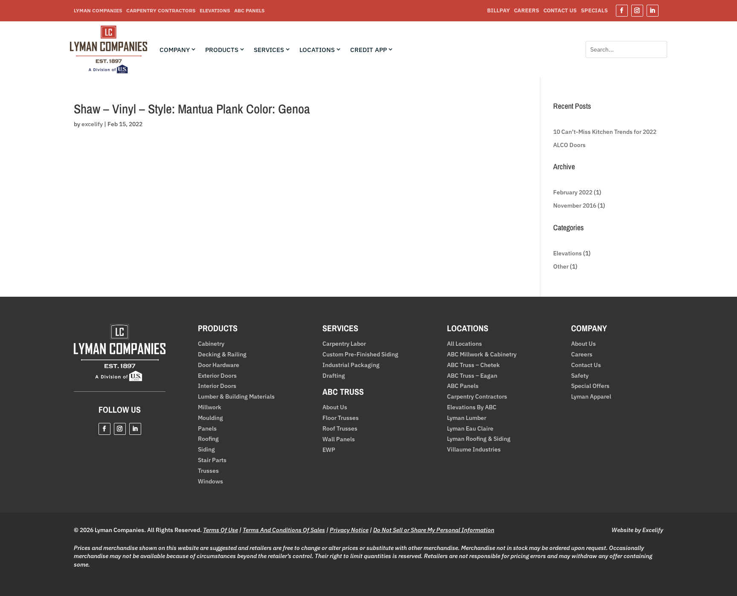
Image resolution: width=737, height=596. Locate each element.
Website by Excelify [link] (637, 530)
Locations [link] (317, 50)
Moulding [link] (210, 418)
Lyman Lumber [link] (466, 418)
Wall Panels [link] (338, 439)
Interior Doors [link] (217, 386)
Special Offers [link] (590, 386)
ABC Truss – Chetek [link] (473, 365)
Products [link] (221, 50)
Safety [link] (580, 375)
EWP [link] (328, 450)
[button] (622, 11)
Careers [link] (526, 11)
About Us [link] (334, 407)
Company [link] (175, 50)
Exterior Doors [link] (217, 375)
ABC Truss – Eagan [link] (472, 375)
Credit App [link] (368, 50)
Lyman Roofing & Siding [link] (479, 439)
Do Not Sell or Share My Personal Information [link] (433, 530)
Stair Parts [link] (212, 460)
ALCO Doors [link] (569, 145)
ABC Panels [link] (249, 11)
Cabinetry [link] (211, 343)
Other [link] (561, 266)
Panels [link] (207, 428)
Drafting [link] (333, 375)
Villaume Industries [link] (474, 449)
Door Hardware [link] (218, 365)
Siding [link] (206, 449)
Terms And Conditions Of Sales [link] (284, 530)
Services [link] (269, 50)
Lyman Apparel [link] (591, 396)
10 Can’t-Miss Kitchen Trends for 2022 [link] (604, 132)
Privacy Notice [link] (349, 530)
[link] (108, 71)
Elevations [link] (215, 11)
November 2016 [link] (574, 205)
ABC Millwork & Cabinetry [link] (481, 354)
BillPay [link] (498, 11)
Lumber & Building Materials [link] (236, 396)
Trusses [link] (208, 470)
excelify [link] (92, 124)
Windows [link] (210, 481)
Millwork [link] (209, 407)
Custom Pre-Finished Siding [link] (360, 354)
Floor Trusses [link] (340, 418)
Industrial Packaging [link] (351, 365)
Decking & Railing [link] (222, 354)
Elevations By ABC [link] (471, 407)
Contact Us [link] (560, 11)
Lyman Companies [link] (98, 11)
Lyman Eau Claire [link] (470, 428)
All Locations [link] (464, 343)
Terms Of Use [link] (220, 530)
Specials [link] (594, 11)
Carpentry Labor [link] (344, 343)
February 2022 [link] (572, 192)
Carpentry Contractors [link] (160, 11)
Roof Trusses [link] (339, 428)
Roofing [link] (208, 439)
